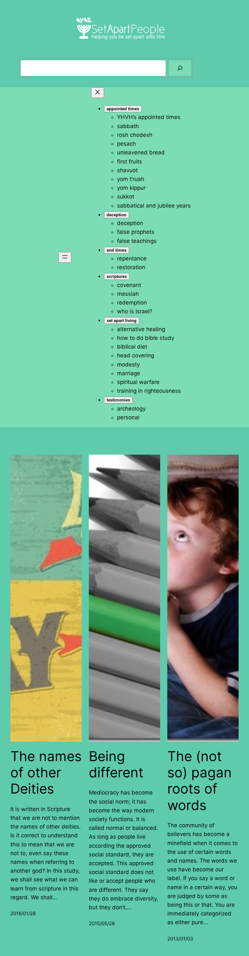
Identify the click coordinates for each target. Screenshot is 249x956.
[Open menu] (64, 257)
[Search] (180, 68)
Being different (116, 764)
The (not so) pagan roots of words (199, 780)
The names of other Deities (46, 772)
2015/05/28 (102, 923)
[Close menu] (97, 92)
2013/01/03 (180, 939)
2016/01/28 (23, 913)
